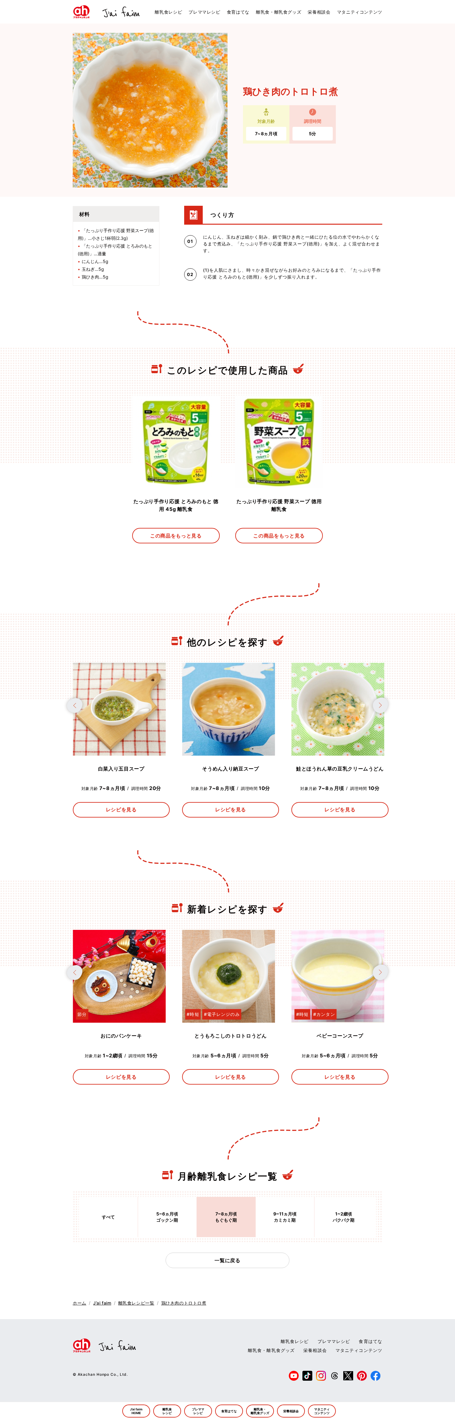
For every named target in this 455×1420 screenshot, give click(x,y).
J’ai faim (102, 1303)
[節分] (119, 1020)
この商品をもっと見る (176, 536)
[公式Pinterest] (362, 1378)
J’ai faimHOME (136, 1411)
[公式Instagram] (321, 1378)
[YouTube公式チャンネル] (294, 1378)
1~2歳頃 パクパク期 (343, 1217)
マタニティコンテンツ (359, 12)
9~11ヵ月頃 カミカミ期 (285, 1217)
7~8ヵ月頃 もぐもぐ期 (226, 1217)
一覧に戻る (227, 1260)
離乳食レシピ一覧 (136, 1303)
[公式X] (348, 1378)
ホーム (79, 1303)
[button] (74, 705)
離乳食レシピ (168, 12)
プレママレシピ (204, 12)
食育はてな (238, 12)
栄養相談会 (319, 12)
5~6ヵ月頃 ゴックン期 (167, 1217)
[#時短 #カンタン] (338, 1020)
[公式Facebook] (375, 1378)
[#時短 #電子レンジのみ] (228, 1020)
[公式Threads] (335, 1378)
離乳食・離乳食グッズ (278, 12)
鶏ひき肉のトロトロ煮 (183, 1303)
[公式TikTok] (307, 1378)
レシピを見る (121, 809)
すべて (108, 1216)
